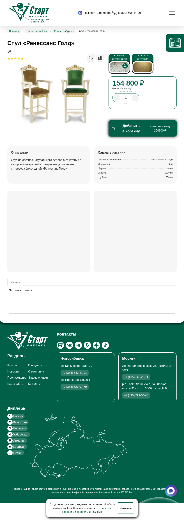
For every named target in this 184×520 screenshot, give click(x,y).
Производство (16, 377)
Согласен (126, 508)
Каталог (12, 365)
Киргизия (17, 446)
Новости (13, 371)
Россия (16, 416)
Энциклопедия (38, 377)
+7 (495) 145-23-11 (136, 377)
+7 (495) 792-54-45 (136, 395)
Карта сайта (15, 383)
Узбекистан (18, 434)
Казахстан (18, 422)
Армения (17, 440)
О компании (36, 371)
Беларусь (17, 428)
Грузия (15, 452)
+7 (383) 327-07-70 (74, 386)
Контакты (34, 383)
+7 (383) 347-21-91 (74, 372)
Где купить (35, 365)
